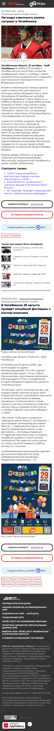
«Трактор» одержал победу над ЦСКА (29, 274)
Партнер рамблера (26, 718)
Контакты (32, 613)
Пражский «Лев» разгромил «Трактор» (29, 265)
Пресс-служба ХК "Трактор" (15, 60)
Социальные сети (13, 617)
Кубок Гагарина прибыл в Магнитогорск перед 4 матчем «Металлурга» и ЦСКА (22, 176)
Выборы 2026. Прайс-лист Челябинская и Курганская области (25, 632)
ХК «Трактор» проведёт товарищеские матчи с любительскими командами (27, 192)
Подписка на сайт (13, 613)
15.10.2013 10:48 (8, 11)
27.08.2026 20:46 (9, 299)
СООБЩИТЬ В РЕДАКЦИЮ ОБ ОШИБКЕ (23, 638)
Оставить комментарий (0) (27, 214)
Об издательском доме (16, 603)
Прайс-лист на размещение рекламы (24, 621)
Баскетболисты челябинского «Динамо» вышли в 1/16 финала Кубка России (25, 185)
